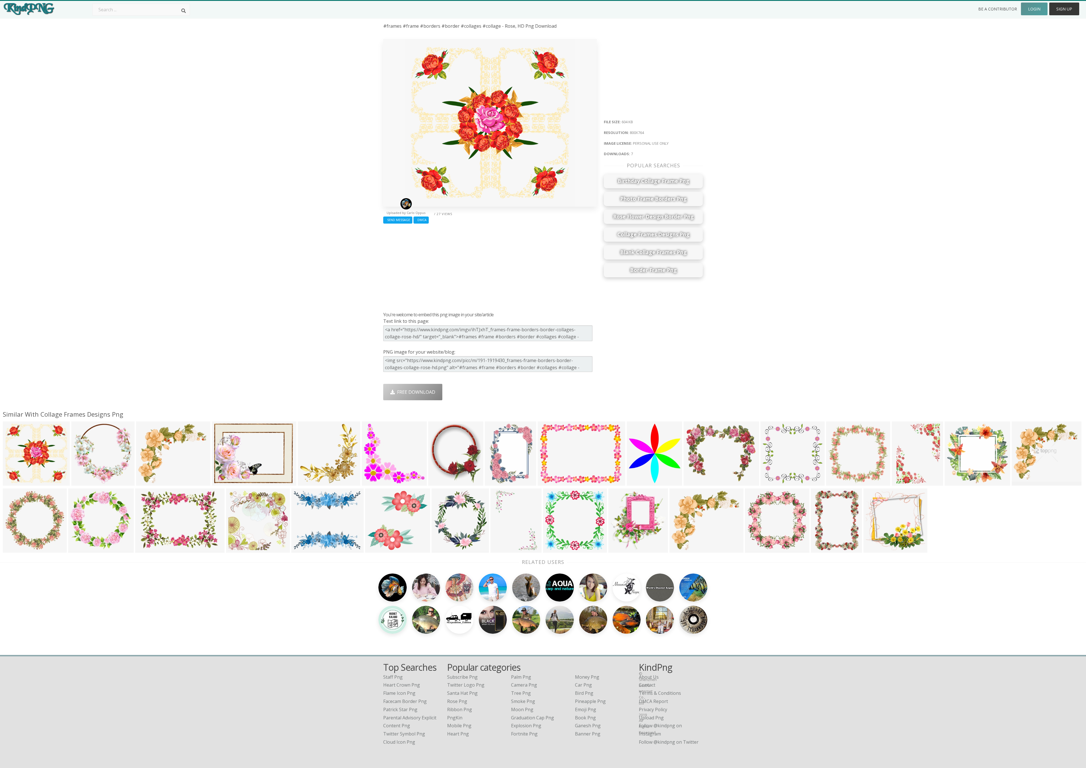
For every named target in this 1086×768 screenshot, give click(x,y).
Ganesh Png (588, 725)
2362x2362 (839, 482)
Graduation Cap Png (532, 718)
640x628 (375, 549)
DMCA (421, 220)
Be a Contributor (997, 9)
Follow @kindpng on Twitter (669, 742)
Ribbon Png (459, 709)
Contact (647, 685)
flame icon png (399, 693)
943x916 (79, 549)
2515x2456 (957, 482)
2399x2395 (239, 549)
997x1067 (620, 549)
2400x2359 (375, 482)
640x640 (902, 482)
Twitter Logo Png (465, 685)
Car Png (583, 685)
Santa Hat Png (462, 693)
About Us (649, 677)
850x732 (1022, 482)
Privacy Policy (653, 709)
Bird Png (584, 693)
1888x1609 (149, 482)
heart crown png (401, 685)
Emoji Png (585, 709)
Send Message (397, 220)
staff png (393, 677)
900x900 (553, 549)
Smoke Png (523, 701)
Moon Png (522, 709)
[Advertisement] (490, 266)
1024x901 (303, 549)
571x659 (637, 482)
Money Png (587, 677)
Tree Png (521, 693)
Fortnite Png (524, 734)
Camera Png (524, 685)
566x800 (501, 549)
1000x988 (757, 549)
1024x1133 (444, 549)
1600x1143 (148, 549)
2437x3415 (498, 482)
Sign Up (1064, 9)
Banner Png (587, 734)
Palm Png (521, 677)
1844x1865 (84, 482)
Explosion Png (526, 725)
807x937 (439, 482)
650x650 (874, 549)
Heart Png (458, 734)
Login (1034, 9)
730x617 (694, 482)
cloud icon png (399, 742)
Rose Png (457, 701)
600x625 (308, 482)
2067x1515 (550, 482)
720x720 (771, 482)
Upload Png (651, 718)
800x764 (13, 482)
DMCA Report (653, 701)
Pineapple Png (590, 701)
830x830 (13, 549)
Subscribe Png (462, 677)
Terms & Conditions (660, 693)
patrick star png (400, 709)
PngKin (454, 718)
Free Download (415, 392)
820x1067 (822, 549)
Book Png (585, 718)
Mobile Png (459, 725)
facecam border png (405, 701)
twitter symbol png (404, 734)
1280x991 (223, 482)
